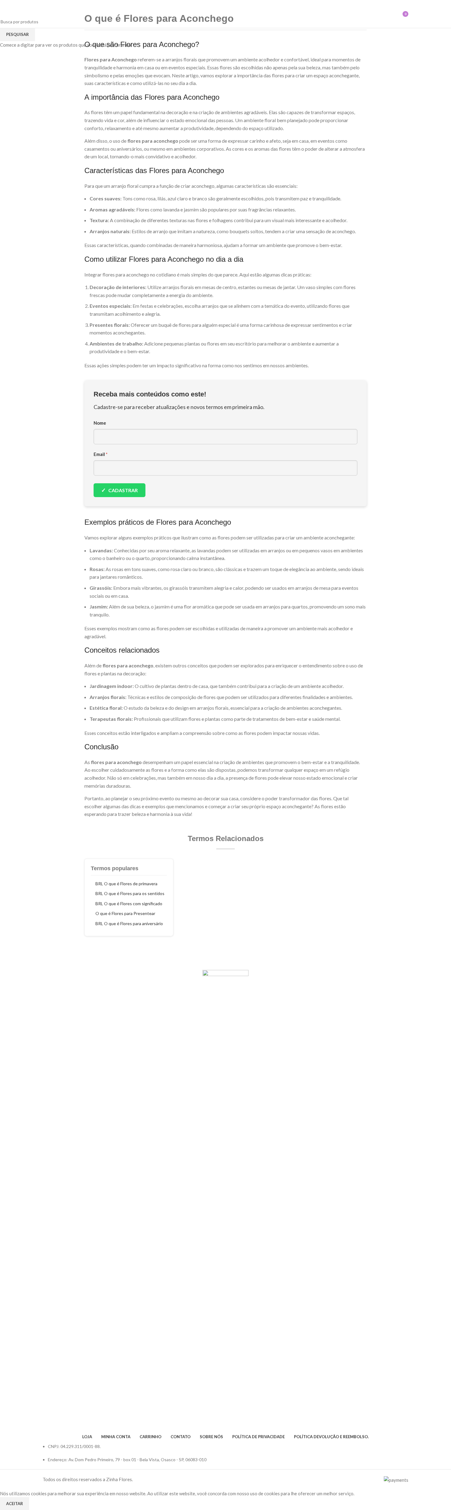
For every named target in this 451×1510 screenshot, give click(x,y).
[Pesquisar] (376, 14)
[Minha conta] (387, 14)
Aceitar (14, 1503)
